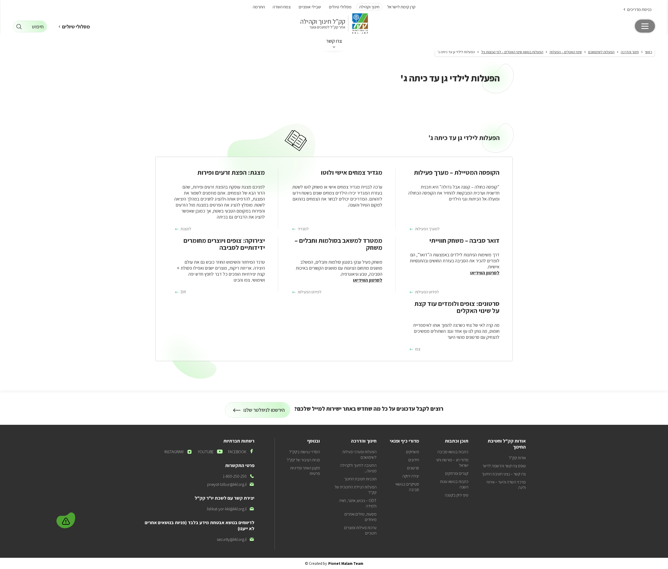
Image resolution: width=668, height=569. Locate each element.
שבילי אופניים (310, 7)
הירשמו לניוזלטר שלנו (264, 412)
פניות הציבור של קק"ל (303, 460)
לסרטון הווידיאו (484, 273)
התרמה (259, 7)
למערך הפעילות (427, 229)
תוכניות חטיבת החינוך (360, 479)
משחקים (412, 452)
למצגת (186, 229)
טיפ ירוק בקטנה (456, 495)
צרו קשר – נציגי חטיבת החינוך (504, 474)
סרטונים (413, 468)
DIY (183, 292)
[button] (637, 9)
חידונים (413, 460)
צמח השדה (282, 7)
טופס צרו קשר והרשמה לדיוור (504, 466)
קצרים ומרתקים (456, 473)
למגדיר (303, 229)
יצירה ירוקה (410, 476)
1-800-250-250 (238, 476)
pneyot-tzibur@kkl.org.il (230, 484)
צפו (417, 349)
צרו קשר (334, 41)
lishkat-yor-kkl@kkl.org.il (230, 509)
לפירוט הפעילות (427, 292)
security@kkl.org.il (235, 539)
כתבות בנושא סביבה (452, 452)
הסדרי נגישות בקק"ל (304, 452)
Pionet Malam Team (345, 563)
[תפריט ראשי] (645, 26)
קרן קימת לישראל (401, 7)
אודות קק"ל (517, 458)
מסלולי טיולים (340, 7)
